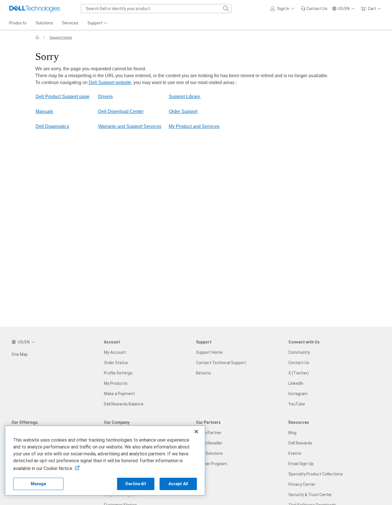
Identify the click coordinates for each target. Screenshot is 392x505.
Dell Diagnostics (52, 126)
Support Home (60, 38)
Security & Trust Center (310, 494)
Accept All (178, 483)
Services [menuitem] (70, 23)
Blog (292, 432)
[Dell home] (37, 38)
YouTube (296, 404)
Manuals (44, 111)
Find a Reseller (209, 443)
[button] (283, 9)
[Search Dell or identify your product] (226, 8)
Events (294, 453)
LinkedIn (295, 383)
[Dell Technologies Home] (35, 9)
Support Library (185, 96)
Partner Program (211, 463)
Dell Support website (110, 82)
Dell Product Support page (63, 96)
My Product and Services (194, 126)
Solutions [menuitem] (44, 23)
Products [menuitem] (17, 23)
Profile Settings (118, 373)
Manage (38, 483)
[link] (314, 9)
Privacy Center (301, 484)
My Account (115, 352)
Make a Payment (119, 393)
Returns (203, 373)
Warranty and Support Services (129, 126)
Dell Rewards (300, 443)
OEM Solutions (209, 453)
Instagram (298, 393)
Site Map (19, 354)
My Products (115, 383)
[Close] (196, 431)
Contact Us (298, 362)
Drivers (105, 96)
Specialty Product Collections (315, 474)
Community (299, 352)
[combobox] (156, 8)
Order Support (183, 111)
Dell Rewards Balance (123, 404)
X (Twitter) (298, 373)
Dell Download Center (120, 111)
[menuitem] (98, 23)
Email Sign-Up (301, 463)
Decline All (135, 483)
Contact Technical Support (221, 362)
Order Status (116, 362)
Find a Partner (209, 432)
